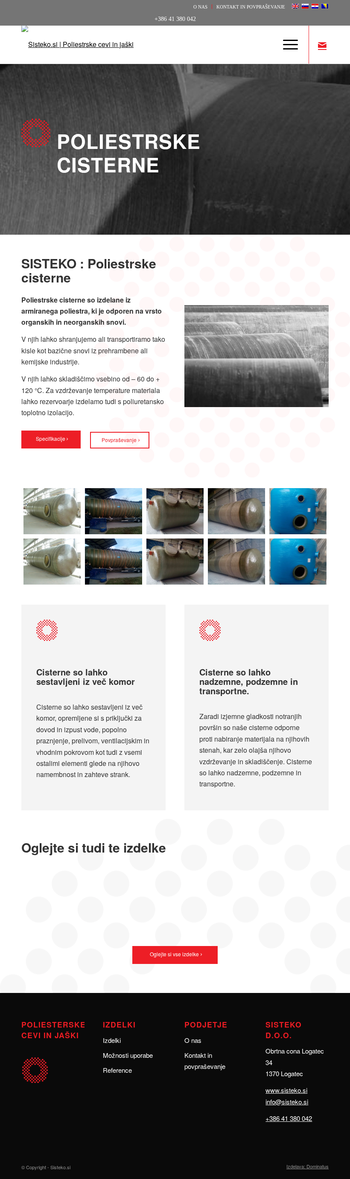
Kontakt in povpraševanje (250, 6)
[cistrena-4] (236, 536)
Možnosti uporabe (128, 1055)
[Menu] (286, 44)
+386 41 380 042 (288, 1118)
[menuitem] (200, 6)
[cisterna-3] (175, 536)
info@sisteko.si (286, 1101)
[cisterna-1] (52, 536)
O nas (200, 6)
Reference (117, 1069)
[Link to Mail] (322, 44)
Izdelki (112, 1040)
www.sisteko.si (286, 1090)
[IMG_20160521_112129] (298, 536)
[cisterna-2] (113, 536)
